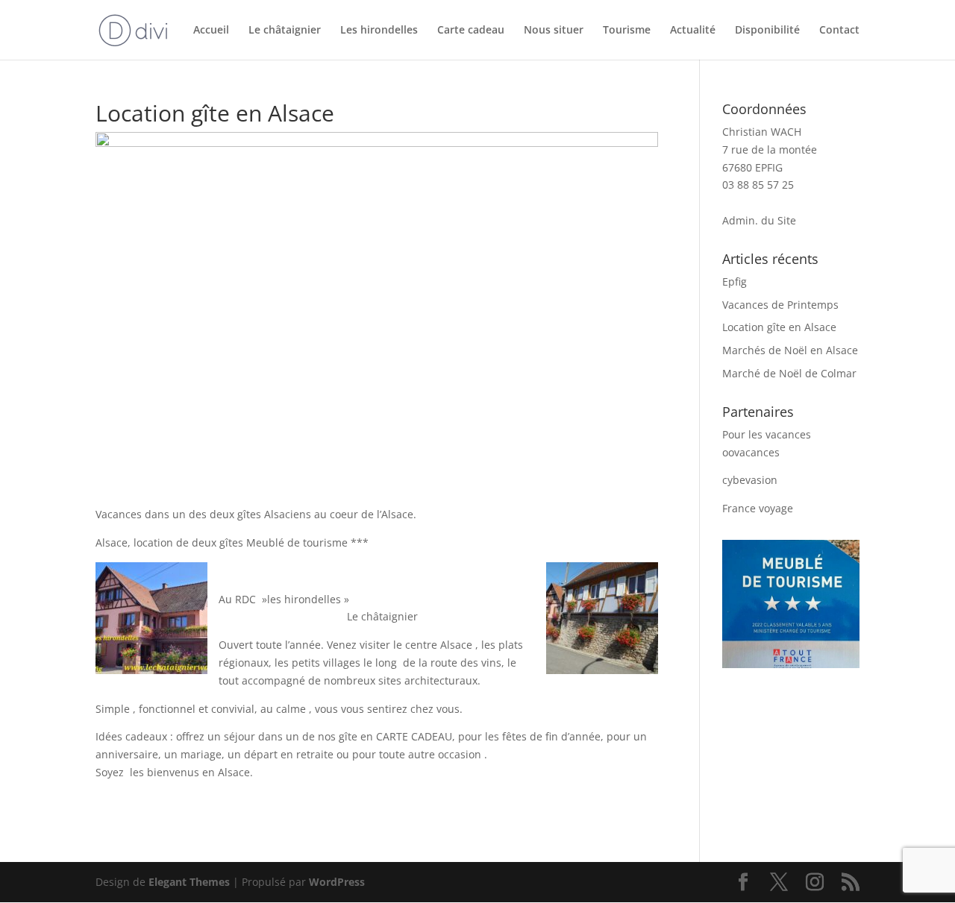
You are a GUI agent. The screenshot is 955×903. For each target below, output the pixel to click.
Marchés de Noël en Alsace (790, 350)
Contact (839, 31)
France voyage (757, 508)
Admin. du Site (759, 220)
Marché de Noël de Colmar (789, 373)
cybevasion (749, 480)
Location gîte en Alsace (779, 327)
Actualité (693, 31)
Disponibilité (767, 31)
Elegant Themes (189, 882)
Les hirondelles (379, 31)
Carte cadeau (470, 31)
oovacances (751, 452)
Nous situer (553, 31)
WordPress (337, 882)
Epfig (734, 281)
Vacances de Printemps (780, 305)
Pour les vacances (766, 434)
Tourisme (627, 31)
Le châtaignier (284, 31)
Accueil (211, 31)
